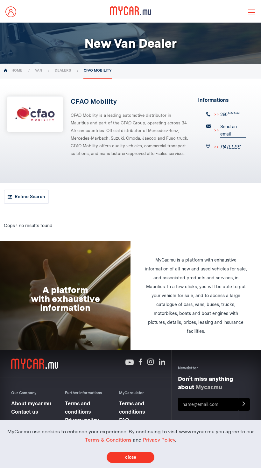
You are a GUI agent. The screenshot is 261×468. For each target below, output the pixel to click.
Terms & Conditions (108, 440)
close (130, 457)
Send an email (228, 130)
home (16, 70)
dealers (63, 70)
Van (38, 70)
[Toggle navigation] (252, 12)
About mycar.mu (31, 404)
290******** (230, 114)
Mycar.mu (209, 387)
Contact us (24, 412)
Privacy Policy (159, 440)
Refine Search (30, 196)
